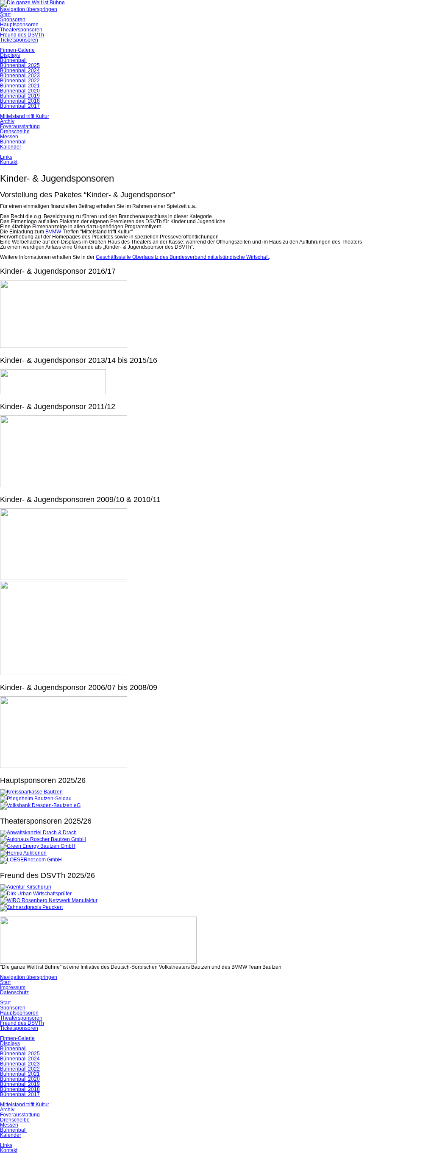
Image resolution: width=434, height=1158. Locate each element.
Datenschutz (14, 992)
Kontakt (8, 162)
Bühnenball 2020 (20, 91)
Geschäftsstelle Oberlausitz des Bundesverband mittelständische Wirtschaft (182, 257)
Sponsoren (12, 19)
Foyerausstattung (20, 126)
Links (6, 157)
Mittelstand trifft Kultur (24, 116)
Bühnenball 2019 (20, 96)
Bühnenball (13, 60)
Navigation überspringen (28, 9)
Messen (9, 137)
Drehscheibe (15, 132)
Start (5, 14)
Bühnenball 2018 (20, 101)
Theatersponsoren (21, 30)
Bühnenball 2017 (20, 106)
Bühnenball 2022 (20, 81)
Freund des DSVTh (22, 35)
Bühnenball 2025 (20, 65)
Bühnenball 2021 (20, 86)
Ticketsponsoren (19, 40)
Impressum (12, 987)
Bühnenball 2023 (20, 76)
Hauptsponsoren (19, 25)
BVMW (53, 232)
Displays (10, 55)
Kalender (10, 147)
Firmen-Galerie (17, 50)
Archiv (7, 121)
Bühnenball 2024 (20, 70)
